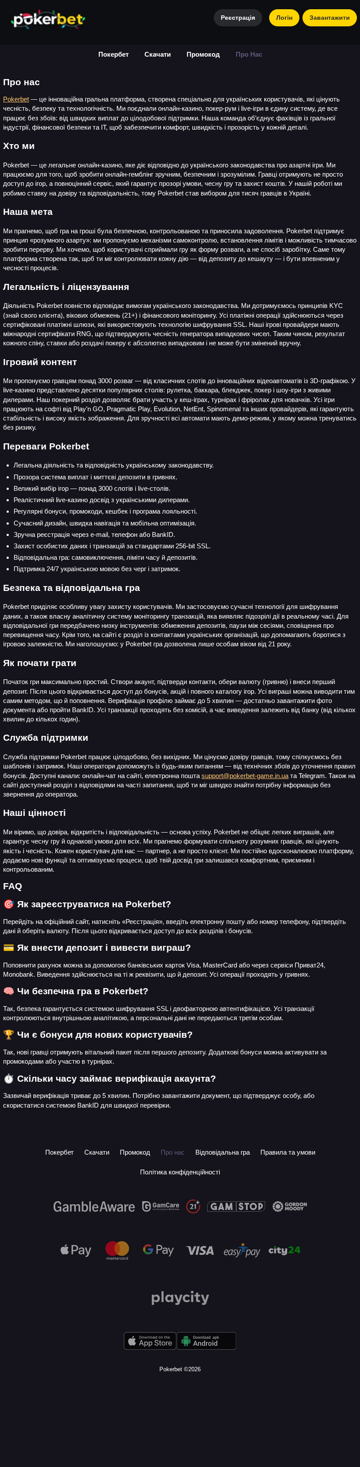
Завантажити (330, 17)
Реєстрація (238, 17)
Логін (284, 17)
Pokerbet (16, 99)
